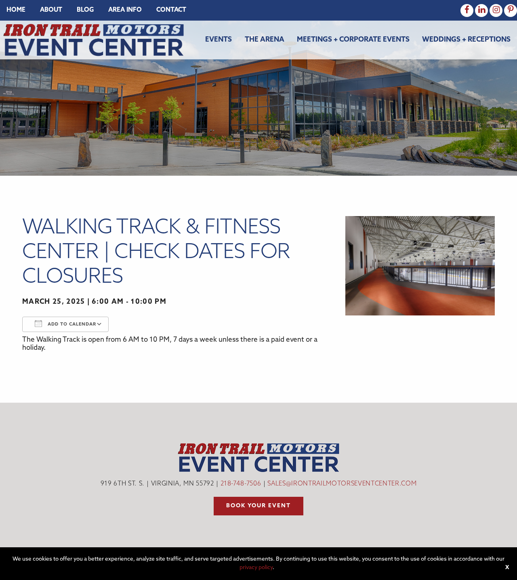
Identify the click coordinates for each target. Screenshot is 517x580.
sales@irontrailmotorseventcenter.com (341, 484)
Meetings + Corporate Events (353, 39)
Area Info (125, 10)
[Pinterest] (510, 10)
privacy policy (256, 567)
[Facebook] (466, 10)
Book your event (258, 506)
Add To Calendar (71, 324)
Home (15, 10)
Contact (171, 10)
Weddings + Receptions (466, 39)
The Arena (264, 39)
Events (218, 39)
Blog (85, 10)
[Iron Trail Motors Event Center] (93, 39)
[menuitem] (16, 10)
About (51, 10)
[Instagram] (496, 10)
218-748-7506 (241, 484)
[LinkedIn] (481, 10)
